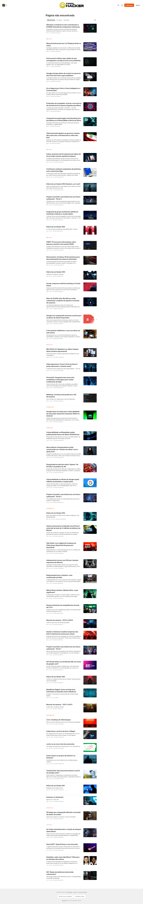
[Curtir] (47, 69)
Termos (75, 892)
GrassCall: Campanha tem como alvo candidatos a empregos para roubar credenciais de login (60, 380)
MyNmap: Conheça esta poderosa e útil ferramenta (61, 396)
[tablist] (58, 20)
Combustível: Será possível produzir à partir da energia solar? (63, 772)
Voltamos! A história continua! (54, 274)
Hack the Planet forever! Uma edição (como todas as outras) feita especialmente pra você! (63, 187)
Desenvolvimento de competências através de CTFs (62, 606)
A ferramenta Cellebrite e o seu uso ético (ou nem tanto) (63, 332)
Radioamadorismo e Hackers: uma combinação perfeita (59, 576)
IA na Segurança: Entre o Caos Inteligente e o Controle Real (63, 89)
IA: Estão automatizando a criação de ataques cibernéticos (63, 830)
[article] (71, 30)
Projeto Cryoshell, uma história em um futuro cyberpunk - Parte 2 (63, 495)
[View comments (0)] (59, 35)
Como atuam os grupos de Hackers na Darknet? (60, 757)
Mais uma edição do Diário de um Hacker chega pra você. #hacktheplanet (62, 516)
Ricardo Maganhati (56, 32)
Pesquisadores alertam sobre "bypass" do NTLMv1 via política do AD (62, 466)
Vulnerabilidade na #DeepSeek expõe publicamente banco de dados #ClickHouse (62, 433)
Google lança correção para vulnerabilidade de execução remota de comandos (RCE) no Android (63, 414)
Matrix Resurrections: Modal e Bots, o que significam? (62, 591)
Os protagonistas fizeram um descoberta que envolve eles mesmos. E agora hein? (62, 499)
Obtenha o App (79, 896)
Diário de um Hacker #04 (55, 272)
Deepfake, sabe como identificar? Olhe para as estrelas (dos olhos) (62, 858)
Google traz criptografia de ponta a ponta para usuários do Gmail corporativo (63, 317)
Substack (64, 900)
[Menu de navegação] (4, 5)
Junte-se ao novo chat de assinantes (60, 744)
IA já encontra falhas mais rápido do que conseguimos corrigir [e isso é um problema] (63, 59)
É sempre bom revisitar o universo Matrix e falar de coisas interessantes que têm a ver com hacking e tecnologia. (62, 595)
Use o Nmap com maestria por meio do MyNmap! (60, 399)
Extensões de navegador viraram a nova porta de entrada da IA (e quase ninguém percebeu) (63, 104)
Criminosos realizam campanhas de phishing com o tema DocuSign (63, 170)
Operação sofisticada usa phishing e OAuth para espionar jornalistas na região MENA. (62, 123)
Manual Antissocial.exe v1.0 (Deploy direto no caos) (63, 44)
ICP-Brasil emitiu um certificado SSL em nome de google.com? (63, 663)
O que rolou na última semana (55, 707)
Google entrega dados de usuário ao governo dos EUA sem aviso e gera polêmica (63, 74)
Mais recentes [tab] (51, 20)
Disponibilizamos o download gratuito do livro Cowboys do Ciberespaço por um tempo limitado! (63, 550)
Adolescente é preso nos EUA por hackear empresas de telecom (62, 561)
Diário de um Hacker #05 (55, 227)
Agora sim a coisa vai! (52, 799)
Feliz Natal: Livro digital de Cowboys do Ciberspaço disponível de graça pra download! (61, 545)
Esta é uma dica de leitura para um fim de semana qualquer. (63, 722)
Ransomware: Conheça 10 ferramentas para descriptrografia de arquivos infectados (63, 258)
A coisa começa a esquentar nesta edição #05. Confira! (61, 229)
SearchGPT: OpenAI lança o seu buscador (62, 844)
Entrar (138, 5)
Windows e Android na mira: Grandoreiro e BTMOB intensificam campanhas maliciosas (63, 26)
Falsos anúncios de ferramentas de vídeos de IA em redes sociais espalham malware (63, 155)
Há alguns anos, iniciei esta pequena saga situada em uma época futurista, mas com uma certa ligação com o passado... (63, 202)
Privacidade (69, 892)
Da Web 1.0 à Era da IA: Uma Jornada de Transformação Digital (62, 694)
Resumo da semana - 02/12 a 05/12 (59, 620)
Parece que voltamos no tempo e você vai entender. (61, 817)
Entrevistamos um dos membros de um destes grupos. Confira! (62, 761)
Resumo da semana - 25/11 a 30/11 (59, 704)
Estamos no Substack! (54, 797)
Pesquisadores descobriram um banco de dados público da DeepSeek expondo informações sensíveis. (63, 437)
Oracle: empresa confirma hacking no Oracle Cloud (63, 285)
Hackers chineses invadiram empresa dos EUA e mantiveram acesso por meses (62, 633)
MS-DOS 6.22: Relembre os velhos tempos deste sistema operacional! (62, 350)
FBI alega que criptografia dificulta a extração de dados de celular (63, 813)
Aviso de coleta (82, 892)
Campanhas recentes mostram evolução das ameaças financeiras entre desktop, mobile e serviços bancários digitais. (61, 30)
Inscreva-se (129, 5)
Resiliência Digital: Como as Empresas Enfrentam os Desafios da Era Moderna (61, 691)
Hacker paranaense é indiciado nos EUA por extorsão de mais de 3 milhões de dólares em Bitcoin (63, 528)
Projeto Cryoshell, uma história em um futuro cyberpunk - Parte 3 (63, 198)
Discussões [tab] (66, 20)
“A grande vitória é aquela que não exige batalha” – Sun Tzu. (63, 368)
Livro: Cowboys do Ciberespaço (58, 720)
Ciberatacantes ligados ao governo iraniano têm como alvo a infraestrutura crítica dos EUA (63, 135)
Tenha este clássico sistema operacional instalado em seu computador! (62, 354)
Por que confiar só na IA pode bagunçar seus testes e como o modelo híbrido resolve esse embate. (63, 93)
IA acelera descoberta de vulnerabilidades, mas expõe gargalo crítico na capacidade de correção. (61, 63)
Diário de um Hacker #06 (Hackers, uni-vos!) (63, 184)
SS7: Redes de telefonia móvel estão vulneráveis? (60, 873)
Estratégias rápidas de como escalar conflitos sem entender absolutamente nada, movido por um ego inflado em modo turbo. (63, 48)
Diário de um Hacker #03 (55, 513)
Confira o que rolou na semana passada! (57, 622)
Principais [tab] (59, 20)
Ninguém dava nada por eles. (54, 788)
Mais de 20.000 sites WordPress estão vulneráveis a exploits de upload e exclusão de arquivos (62, 300)
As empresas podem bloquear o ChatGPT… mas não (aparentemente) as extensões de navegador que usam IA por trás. (62, 108)
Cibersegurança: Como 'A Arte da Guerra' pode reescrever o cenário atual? (62, 365)
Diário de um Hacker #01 (55, 786)
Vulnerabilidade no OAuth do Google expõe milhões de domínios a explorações (62, 480)
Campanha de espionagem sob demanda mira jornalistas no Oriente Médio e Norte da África (63, 119)
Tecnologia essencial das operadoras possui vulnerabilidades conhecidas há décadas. (63, 877)
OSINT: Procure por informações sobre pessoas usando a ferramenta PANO (61, 243)
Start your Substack (66, 896)
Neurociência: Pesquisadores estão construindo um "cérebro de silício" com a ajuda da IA (62, 449)
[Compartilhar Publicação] (122, 5)
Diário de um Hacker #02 (55, 677)
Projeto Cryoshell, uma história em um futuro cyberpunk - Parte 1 (63, 648)
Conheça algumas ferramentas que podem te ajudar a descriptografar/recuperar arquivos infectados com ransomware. (61, 262)
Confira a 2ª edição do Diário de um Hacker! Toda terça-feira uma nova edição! (63, 679)
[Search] (118, 5)
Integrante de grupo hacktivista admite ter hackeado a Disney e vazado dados (62, 213)
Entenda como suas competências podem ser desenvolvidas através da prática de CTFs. (63, 610)
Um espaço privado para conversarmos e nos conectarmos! (63, 746)
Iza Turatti (56, 697)
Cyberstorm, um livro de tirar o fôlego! (60, 731)
